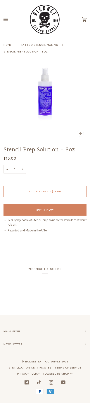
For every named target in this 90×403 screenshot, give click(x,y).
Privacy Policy (28, 373)
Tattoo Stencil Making (39, 44)
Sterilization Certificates (30, 367)
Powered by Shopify (58, 373)
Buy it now (45, 209)
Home (7, 44)
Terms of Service (68, 367)
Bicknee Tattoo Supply (43, 361)
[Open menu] (10, 19)
